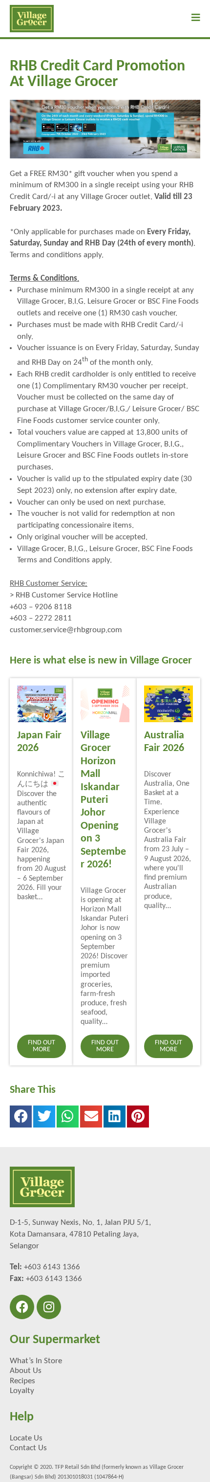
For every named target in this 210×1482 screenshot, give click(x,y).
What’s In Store (36, 1361)
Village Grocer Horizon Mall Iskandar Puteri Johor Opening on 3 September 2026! (103, 800)
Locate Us (26, 1438)
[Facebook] (22, 1307)
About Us (26, 1371)
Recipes (22, 1381)
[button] (21, 1117)
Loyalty (22, 1391)
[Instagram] (49, 1307)
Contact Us (28, 1448)
